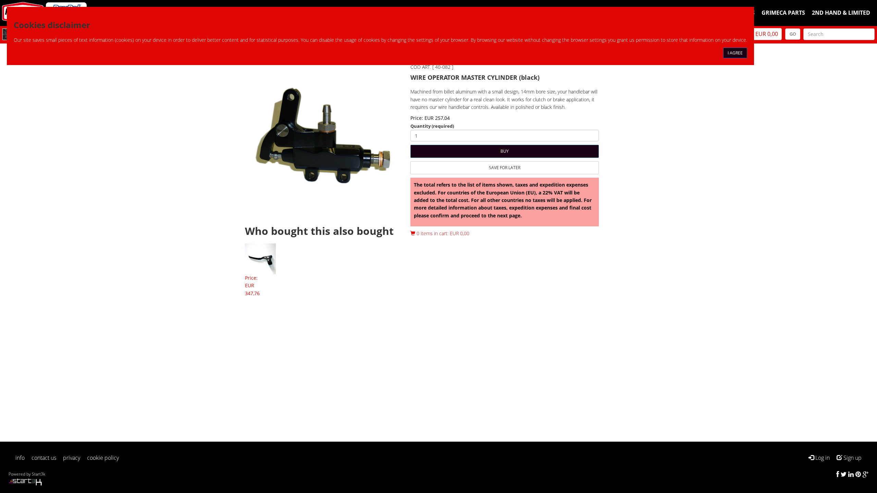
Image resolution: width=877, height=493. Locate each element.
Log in (822, 458)
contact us (44, 458)
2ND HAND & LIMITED (841, 12)
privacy (71, 458)
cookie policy (103, 458)
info (20, 458)
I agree (735, 53)
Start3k (38, 474)
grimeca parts (783, 12)
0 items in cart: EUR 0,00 (442, 233)
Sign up (852, 458)
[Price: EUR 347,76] (260, 258)
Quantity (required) (432, 126)
